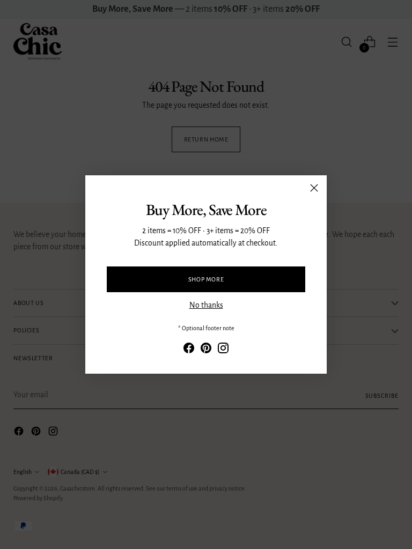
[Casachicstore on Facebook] (188, 350)
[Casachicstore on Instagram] (223, 350)
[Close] (314, 188)
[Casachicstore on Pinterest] (206, 350)
